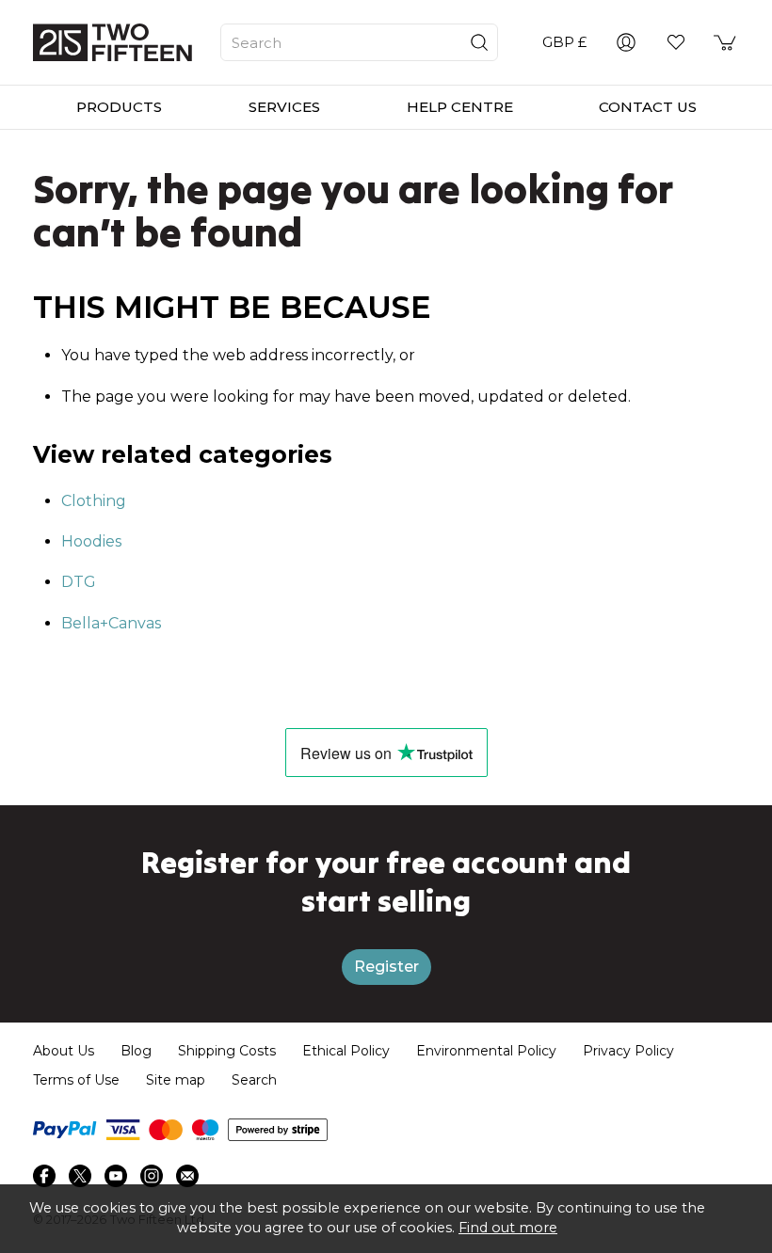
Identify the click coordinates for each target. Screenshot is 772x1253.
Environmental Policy (486, 1050)
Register (386, 966)
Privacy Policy (628, 1050)
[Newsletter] (187, 1176)
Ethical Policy (346, 1050)
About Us (63, 1050)
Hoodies (91, 541)
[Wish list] (676, 42)
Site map (175, 1079)
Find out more (507, 1227)
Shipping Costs (227, 1050)
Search (254, 1079)
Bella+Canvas (111, 623)
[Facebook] (44, 1176)
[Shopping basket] (726, 42)
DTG (78, 582)
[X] (80, 1176)
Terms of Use (76, 1079)
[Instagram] (151, 1176)
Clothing (93, 501)
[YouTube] (116, 1176)
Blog (136, 1050)
